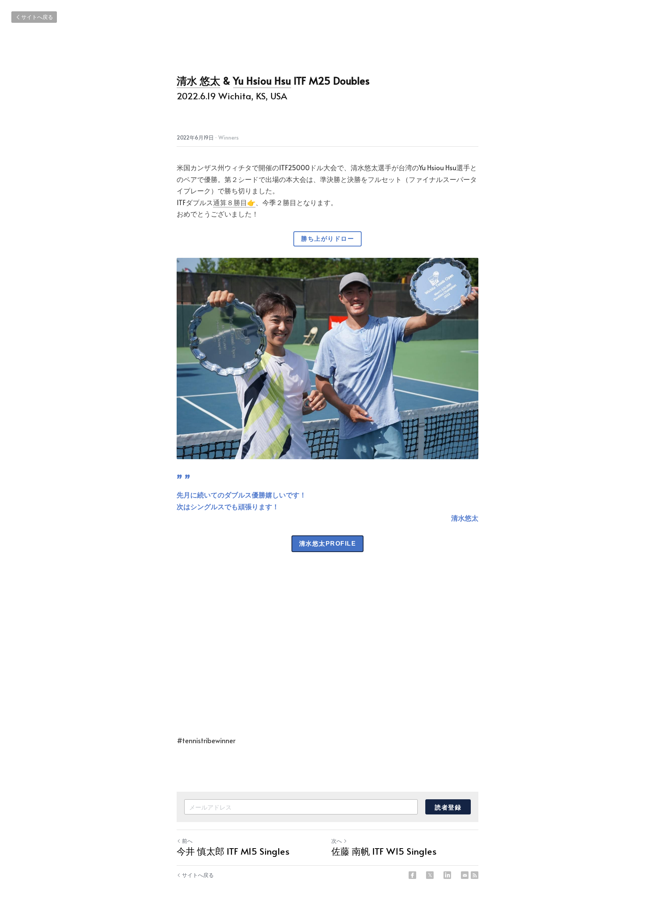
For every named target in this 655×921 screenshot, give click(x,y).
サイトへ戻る (37, 16)
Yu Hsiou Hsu (262, 80)
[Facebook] (412, 875)
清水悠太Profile (327, 543)
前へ (187, 840)
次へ (336, 840)
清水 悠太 (198, 80)
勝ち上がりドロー (327, 238)
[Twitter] (430, 875)
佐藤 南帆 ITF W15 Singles (384, 851)
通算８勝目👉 (234, 202)
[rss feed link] (474, 875)
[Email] (465, 875)
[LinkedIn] (447, 875)
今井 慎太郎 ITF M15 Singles (233, 851)
